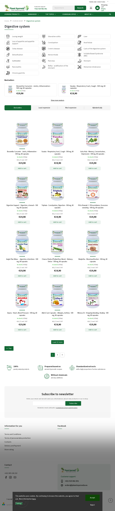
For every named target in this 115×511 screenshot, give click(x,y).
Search (80, 8)
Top (10, 348)
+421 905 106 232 (10, 473)
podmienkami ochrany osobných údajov (66, 408)
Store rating (9, 449)
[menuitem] (14, 14)
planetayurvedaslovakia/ (10, 477)
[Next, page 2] (57, 355)
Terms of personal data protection (17, 438)
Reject (92, 505)
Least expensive (44, 108)
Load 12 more (58, 342)
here (34, 499)
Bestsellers (18, 108)
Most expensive (70, 108)
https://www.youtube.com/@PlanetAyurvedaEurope (14, 477)
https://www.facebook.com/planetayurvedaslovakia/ (5, 477)
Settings (19, 503)
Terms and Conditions (97, 2)
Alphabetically (97, 108)
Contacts (7, 442)
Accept (92, 498)
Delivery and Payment (12, 446)
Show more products (57, 100)
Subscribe (73, 403)
